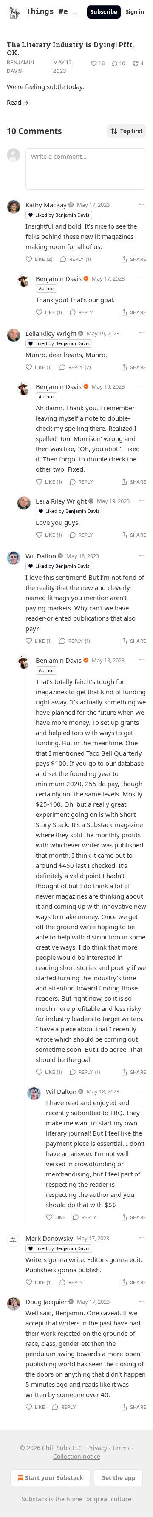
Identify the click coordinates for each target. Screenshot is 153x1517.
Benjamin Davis (20, 66)
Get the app (118, 1478)
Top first (131, 131)
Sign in (135, 12)
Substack (34, 1499)
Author (46, 288)
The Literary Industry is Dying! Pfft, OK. (70, 48)
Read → (18, 102)
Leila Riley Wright (51, 333)
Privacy (97, 1448)
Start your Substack (54, 1478)
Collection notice (76, 1456)
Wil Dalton (41, 556)
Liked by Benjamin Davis (62, 215)
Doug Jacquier (46, 1301)
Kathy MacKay (46, 204)
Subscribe (104, 12)
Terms (121, 1448)
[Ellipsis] (142, 204)
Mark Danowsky (49, 1238)
